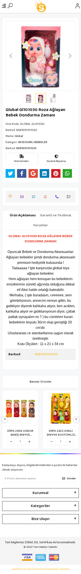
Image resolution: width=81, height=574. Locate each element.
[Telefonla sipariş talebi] (58, 196)
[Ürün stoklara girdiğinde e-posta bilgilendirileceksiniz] (46, 196)
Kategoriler (40, 506)
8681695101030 (46, 354)
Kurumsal (40, 493)
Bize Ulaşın (40, 519)
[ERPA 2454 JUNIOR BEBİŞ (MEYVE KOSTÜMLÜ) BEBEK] (20, 409)
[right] (76, 420)
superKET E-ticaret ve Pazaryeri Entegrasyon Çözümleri (40, 569)
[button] (11, 56)
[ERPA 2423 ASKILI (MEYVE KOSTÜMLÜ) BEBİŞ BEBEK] (61, 409)
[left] (5, 420)
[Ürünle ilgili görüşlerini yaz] (34, 196)
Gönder (71, 478)
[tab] (23, 215)
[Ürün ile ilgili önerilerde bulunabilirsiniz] (69, 196)
